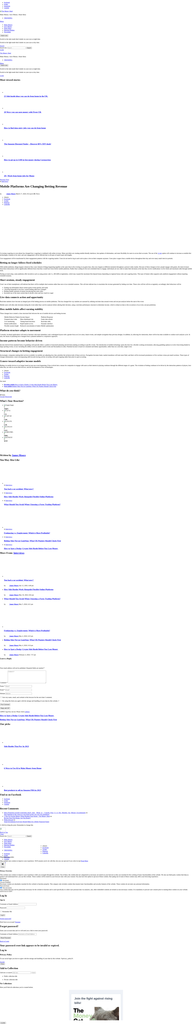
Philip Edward (8, 820)
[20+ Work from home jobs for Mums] (98, 168)
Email (2, 690)
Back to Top (4, 832)
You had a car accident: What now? (19, 489)
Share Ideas (7, 28)
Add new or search (6, 972)
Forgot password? (5, 919)
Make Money (8, 25)
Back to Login (4, 941)
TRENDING (8, 18)
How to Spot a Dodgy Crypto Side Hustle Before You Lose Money (31, 548)
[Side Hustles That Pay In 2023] (98, 735)
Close (2, 834)
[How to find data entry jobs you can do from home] (98, 120)
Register (17, 922)
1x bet (160, 253)
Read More (84, 861)
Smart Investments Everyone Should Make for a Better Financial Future (26, 822)
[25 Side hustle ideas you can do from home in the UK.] (98, 88)
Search (29, 48)
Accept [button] (78, 861)
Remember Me (7, 911)
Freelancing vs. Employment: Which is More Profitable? (27, 533)
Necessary (5, 880)
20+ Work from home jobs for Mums (19, 176)
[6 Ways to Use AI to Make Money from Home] (98, 757)
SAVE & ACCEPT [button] (6, 891)
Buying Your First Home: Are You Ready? (17, 818)
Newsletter (7, 32)
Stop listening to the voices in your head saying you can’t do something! (26, 814)
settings (27, 712)
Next (7, 179)
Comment (3, 682)
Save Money (8, 26)
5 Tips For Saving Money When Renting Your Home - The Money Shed (27, 816)
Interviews (9, 485)
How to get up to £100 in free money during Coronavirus (27, 160)
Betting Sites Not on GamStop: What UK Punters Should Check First (32, 541)
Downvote (8, 397)
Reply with (5, 708)
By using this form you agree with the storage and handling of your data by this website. (30, 701)
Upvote (2, 397)
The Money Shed (5, 53)
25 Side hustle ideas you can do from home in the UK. (26, 96)
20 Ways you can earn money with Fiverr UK (22, 112)
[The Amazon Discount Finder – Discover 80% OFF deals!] (98, 136)
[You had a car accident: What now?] (98, 473)
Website (2, 693)
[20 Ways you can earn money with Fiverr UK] (98, 104)
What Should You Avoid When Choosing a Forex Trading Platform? (32, 504)
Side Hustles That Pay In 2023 (16, 746)
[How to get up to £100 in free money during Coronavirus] (98, 152)
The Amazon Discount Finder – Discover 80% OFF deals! (27, 144)
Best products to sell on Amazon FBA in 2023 (22, 790)
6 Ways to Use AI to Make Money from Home (22, 768)
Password (3, 908)
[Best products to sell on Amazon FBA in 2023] (98, 779)
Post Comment (5, 704)
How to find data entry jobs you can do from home (25, 128)
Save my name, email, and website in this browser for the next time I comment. (27, 697)
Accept (2, 962)
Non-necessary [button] (4, 886)
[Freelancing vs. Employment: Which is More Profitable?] (98, 517)
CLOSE (3, 1023)
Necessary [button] (3, 878)
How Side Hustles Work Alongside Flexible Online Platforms (28, 497)
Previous (3, 179)
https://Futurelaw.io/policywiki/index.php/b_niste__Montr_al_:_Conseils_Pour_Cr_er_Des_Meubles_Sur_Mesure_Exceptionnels (45, 813)
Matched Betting (9, 30)
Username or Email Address (9, 904)
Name (2, 686)
